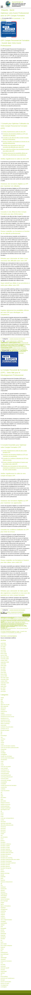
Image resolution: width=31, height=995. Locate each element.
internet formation (5, 899)
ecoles (2, 820)
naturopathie (4, 923)
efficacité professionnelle (7, 825)
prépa (2, 949)
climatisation (4, 759)
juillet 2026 (3, 645)
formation (25, 619)
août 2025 (3, 664)
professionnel (4, 952)
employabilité (13, 619)
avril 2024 (3, 691)
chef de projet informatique (7, 758)
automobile (3, 725)
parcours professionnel (20, 351)
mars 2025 (3, 672)
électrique (3, 832)
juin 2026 (3, 646)
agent (2, 702)
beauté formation (5, 730)
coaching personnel (6, 775)
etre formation (4, 837)
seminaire (3, 966)
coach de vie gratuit (6, 766)
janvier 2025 (4, 676)
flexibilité (23, 346)
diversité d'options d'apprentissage (17, 617)
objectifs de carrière (20, 622)
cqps (2, 795)
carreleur (3, 739)
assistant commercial (6, 714)
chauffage (3, 752)
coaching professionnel (7, 776)
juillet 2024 (3, 686)
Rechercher (4, 613)
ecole (2, 814)
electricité (3, 828)
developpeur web (5, 809)
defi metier (3, 801)
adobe (2, 697)
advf (2, 699)
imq (2, 885)
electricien (3, 826)
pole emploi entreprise (6, 945)
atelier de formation (5, 721)
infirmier (3, 890)
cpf (1, 792)
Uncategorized (4, 985)
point (2, 942)
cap (2, 737)
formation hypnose (5, 849)
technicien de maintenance (7, 978)
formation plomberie (6, 854)
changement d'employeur (17, 612)
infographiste (4, 894)
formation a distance (6, 844)
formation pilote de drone (7, 852)
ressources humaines (6, 961)
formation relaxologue (6, 861)
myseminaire (17, 18)
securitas (3, 964)
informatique (4, 895)
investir (8, 351)
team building (4, 976)
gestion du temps (5, 873)
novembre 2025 (5, 658)
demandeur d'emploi (24, 344)
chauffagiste (4, 754)
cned (2, 763)
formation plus (4, 856)
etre (2, 835)
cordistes (3, 789)
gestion (2, 871)
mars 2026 (3, 651)
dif (1, 811)
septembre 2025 (5, 662)
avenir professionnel (11, 341)
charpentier (3, 749)
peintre (2, 930)
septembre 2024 (5, 682)
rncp (2, 962)
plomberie (3, 937)
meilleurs (3, 918)
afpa (2, 701)
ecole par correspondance (7, 818)
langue (2, 902)
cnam (2, 761)
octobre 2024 (4, 681)
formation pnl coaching (6, 857)
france (2, 869)
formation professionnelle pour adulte (10, 859)
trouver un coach (5, 983)
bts (1, 733)
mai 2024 (3, 689)
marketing (3, 911)
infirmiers (3, 892)
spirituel (3, 973)
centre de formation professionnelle (10, 747)
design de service (5, 802)
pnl (1, 940)
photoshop (3, 933)
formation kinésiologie (6, 850)
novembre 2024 (5, 679)
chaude (2, 751)
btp (1, 732)
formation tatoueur (5, 866)
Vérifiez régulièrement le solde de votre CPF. (14, 131)
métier (12, 622)
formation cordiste (5, 845)
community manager (6, 780)
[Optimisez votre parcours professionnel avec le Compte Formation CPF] (9, 366)
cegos (2, 740)
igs (1, 883)
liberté (11, 351)
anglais (2, 713)
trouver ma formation (6, 981)
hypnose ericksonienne (7, 881)
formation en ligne (16, 347)
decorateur (3, 797)
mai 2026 (3, 648)
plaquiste (3, 935)
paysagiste (3, 928)
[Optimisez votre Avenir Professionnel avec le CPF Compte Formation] (9, 37)
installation (3, 897)
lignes (2, 904)
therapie (3, 980)
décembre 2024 (5, 677)
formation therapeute (6, 868)
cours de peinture (5, 790)
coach (2, 764)
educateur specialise (6, 823)
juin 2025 (3, 667)
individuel (3, 887)
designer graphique (6, 807)
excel (2, 838)
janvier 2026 (4, 655)
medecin (3, 914)
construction (4, 787)
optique (2, 925)
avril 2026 (3, 650)
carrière (8, 612)
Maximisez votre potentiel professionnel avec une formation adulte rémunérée (13, 626)
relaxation (3, 959)
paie (2, 926)
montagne (3, 921)
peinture (3, 931)
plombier (3, 938)
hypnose (3, 880)
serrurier (3, 969)
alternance (3, 708)
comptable (3, 783)
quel (2, 955)
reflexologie (4, 957)
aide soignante (4, 706)
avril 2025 (3, 670)
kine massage (4, 900)
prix (2, 950)
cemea (2, 742)
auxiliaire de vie (5, 728)
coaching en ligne (5, 771)
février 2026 (4, 653)
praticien (3, 947)
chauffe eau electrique (6, 756)
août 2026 (3, 643)
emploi (2, 833)
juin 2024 (3, 688)
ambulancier (4, 711)
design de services (5, 804)
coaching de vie (5, 770)
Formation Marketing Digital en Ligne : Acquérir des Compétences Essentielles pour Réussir (14, 632)
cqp (2, 794)
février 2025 (4, 674)
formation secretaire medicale (8, 863)
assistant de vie (5, 718)
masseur (3, 912)
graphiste (3, 876)
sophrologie (4, 971)
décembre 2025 (5, 657)
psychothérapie (5, 954)
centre (2, 744)
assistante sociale (5, 720)
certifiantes (20, 341)
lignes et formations (6, 906)
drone (2, 813)
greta (2, 878)
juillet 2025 (3, 665)
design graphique (5, 806)
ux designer (4, 986)
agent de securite (5, 704)
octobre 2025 (4, 660)
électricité (3, 830)
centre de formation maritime (8, 745)
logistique (3, 907)
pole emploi (4, 943)
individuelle (4, 888)
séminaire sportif (5, 968)
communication (4, 778)
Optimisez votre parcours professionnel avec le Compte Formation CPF (12, 345)
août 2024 (3, 684)
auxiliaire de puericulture (7, 727)
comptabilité (4, 782)
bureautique (4, 735)
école (2, 816)
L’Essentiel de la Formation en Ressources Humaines (14, 623)
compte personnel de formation (17, 338)
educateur (3, 821)
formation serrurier (5, 864)
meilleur (3, 916)
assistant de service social (7, 716)
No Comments (24, 350)
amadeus (3, 709)
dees (2, 799)
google (2, 875)
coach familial (4, 768)
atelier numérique (5, 723)
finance (2, 840)
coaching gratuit (5, 773)
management (4, 909)
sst (1, 974)
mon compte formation (6, 919)
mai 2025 (3, 669)
